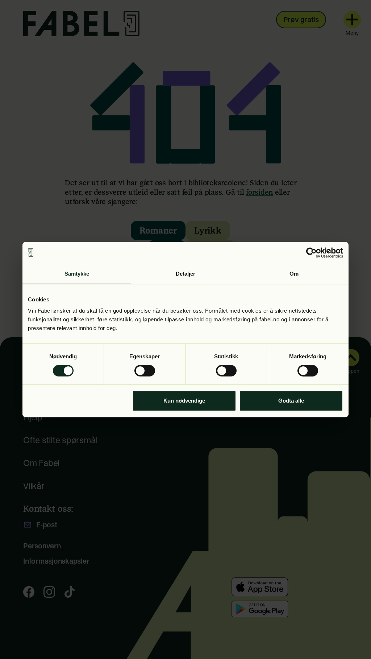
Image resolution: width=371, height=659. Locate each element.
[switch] (144, 370)
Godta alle (291, 401)
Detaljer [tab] (186, 274)
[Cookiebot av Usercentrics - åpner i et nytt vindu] (311, 252)
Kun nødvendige (184, 401)
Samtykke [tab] (76, 274)
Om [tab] (294, 274)
